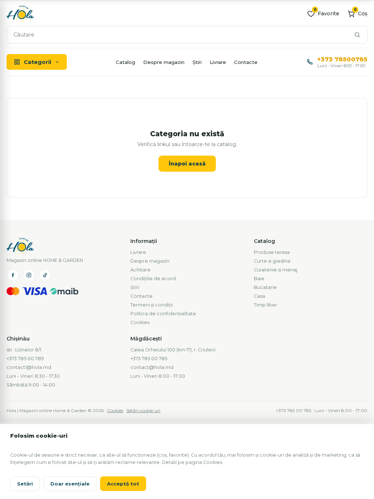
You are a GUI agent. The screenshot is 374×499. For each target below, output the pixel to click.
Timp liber (265, 305)
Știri (197, 62)
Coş (360, 13)
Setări (25, 484)
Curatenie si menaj (275, 270)
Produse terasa (272, 252)
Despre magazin (163, 62)
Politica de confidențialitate (163, 313)
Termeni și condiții (151, 305)
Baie (259, 278)
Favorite (326, 13)
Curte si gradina (272, 261)
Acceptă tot (123, 484)
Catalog (125, 62)
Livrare (218, 62)
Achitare (140, 270)
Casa (259, 296)
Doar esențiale (69, 484)
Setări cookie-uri (143, 410)
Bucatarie (265, 287)
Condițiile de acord (153, 278)
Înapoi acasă (187, 163)
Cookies (139, 322)
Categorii (37, 61)
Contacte (245, 62)
